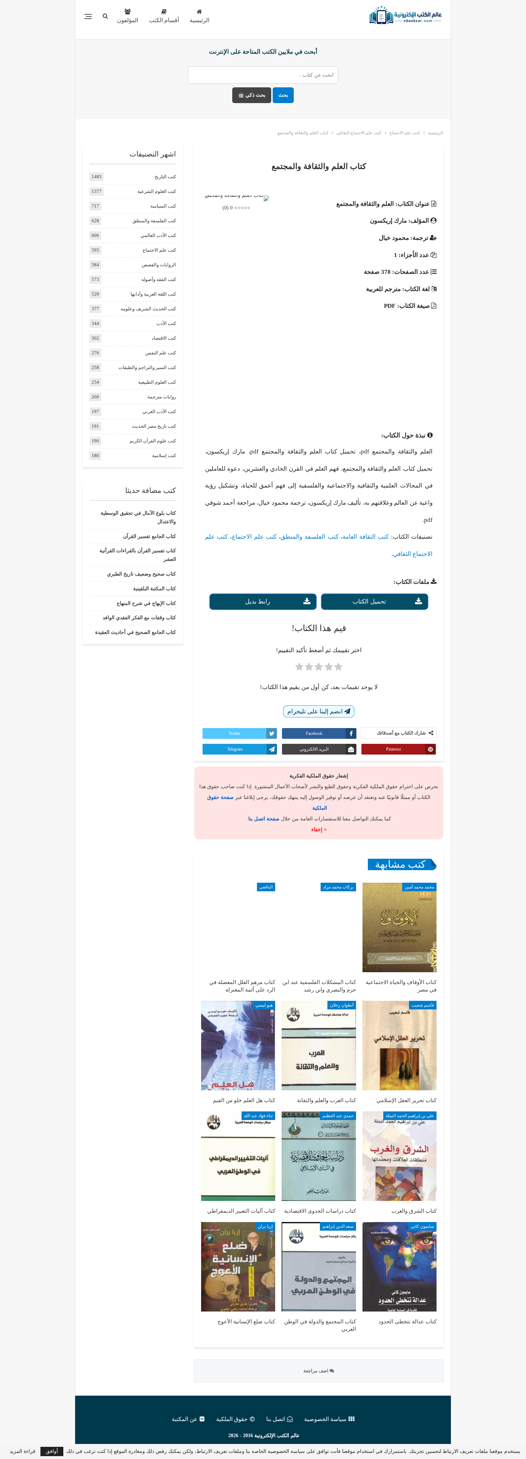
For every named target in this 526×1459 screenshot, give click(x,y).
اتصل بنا (275, 1419)
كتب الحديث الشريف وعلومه (148, 308)
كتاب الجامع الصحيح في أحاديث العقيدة (135, 632)
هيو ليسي (264, 1005)
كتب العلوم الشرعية (156, 191)
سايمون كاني (422, 1226)
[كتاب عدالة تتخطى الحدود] (399, 1267)
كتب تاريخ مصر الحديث (154, 426)
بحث (283, 95)
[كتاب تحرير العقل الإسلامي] (399, 1045)
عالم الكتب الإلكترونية (276, 1435)
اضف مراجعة (316, 1370)
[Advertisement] (319, 365)
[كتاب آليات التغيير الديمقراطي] (238, 1156)
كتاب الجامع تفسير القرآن (149, 536)
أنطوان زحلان (342, 1005)
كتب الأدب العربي (159, 411)
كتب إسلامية (164, 455)
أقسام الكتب (164, 20)
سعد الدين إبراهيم (338, 1226)
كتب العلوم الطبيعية (157, 382)
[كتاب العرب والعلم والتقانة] (319, 1045)
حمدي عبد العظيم (338, 1115)
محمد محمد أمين (419, 887)
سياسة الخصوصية (325, 1419)
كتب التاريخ (165, 176)
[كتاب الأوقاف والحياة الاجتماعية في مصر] (399, 927)
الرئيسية (199, 20)
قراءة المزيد (22, 1451)
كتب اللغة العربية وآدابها (153, 294)
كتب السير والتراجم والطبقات (147, 367)
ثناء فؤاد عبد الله (258, 1115)
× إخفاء (319, 829)
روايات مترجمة (161, 396)
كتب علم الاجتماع (254, 536)
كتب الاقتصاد (164, 338)
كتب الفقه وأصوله (158, 279)
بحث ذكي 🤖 (252, 95)
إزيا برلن (265, 1226)
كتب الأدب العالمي (158, 235)
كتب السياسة (163, 206)
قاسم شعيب (422, 1005)
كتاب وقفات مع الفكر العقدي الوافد (139, 617)
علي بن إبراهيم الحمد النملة (410, 1115)
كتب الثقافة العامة (365, 536)
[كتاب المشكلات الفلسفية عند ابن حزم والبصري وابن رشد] (319, 927)
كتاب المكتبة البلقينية (154, 588)
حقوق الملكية (232, 1419)
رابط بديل (257, 601)
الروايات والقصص (159, 264)
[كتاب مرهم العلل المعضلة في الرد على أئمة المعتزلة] (238, 927)
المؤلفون (127, 20)
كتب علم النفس (160, 352)
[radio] (338, 669)
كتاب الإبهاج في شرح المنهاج (146, 603)
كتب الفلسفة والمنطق (310, 536)
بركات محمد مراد (338, 887)
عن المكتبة (185, 1419)
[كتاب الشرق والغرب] (399, 1156)
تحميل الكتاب (369, 601)
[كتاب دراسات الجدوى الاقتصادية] (319, 1156)
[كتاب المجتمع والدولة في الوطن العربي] (319, 1267)
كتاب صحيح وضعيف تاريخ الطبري (141, 574)
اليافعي (266, 887)
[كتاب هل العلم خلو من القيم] (238, 1045)
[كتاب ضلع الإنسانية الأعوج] (238, 1267)
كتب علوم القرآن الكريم (153, 440)
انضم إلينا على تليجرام (315, 711)
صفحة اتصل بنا (263, 818)
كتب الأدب (166, 323)
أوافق (52, 1451)
